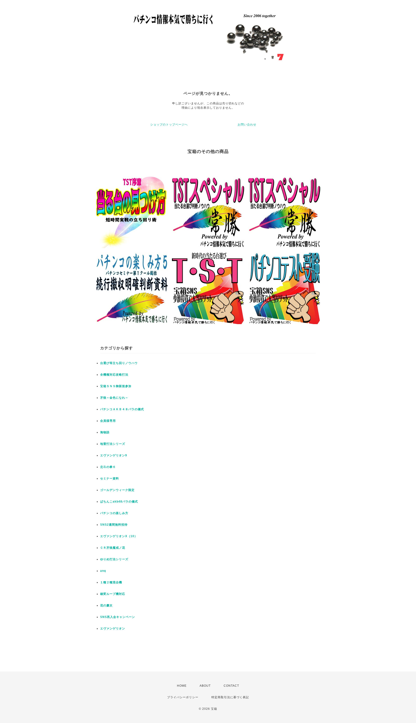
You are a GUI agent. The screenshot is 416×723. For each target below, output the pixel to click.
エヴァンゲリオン (112, 628)
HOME (182, 685)
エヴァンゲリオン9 (113, 455)
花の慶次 (106, 605)
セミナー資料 (109, 478)
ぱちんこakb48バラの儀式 (119, 501)
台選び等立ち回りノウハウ (119, 363)
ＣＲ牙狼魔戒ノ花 (112, 547)
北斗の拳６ (108, 467)
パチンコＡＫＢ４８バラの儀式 (122, 409)
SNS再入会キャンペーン (117, 617)
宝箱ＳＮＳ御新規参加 (115, 386)
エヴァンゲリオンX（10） (118, 536)
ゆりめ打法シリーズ (114, 559)
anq (103, 570)
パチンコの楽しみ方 (114, 513)
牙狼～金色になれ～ (114, 397)
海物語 (105, 432)
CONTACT (231, 685)
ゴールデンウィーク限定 (117, 490)
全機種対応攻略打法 (114, 374)
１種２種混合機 (111, 582)
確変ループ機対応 (112, 594)
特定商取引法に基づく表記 (230, 697)
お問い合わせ (247, 124)
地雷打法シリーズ (112, 444)
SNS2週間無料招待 (114, 524)
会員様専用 (108, 420)
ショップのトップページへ (169, 124)
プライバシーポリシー (182, 697)
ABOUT (205, 685)
